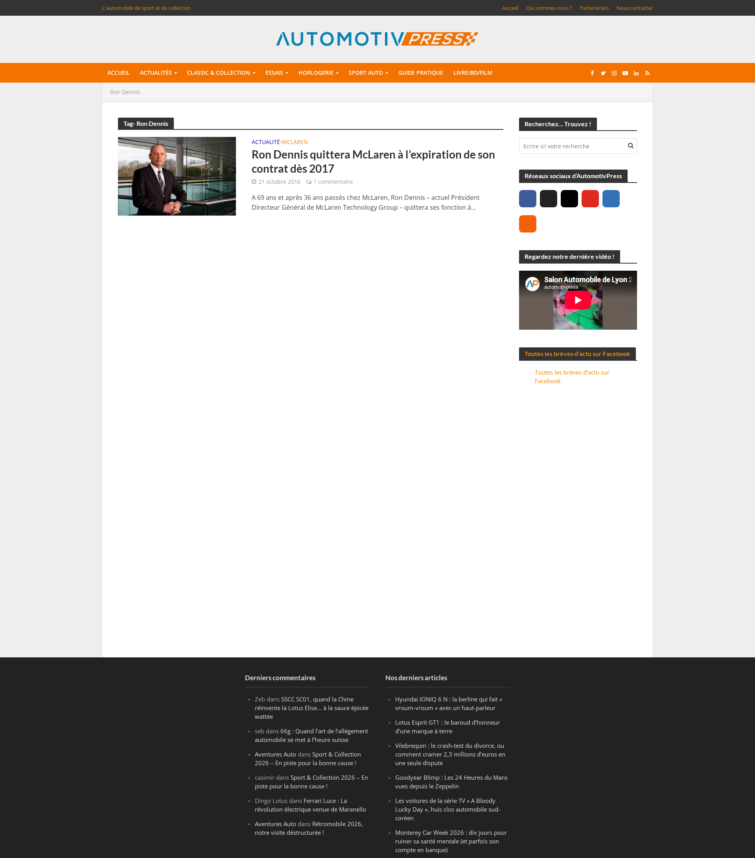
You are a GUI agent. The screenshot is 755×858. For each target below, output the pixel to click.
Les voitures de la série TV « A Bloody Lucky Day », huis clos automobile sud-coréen (447, 809)
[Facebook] (527, 198)
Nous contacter (635, 7)
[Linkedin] (611, 198)
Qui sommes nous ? (549, 7)
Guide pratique (420, 72)
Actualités (156, 72)
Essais (274, 72)
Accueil (510, 7)
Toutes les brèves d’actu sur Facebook (577, 353)
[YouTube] (590, 198)
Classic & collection (218, 72)
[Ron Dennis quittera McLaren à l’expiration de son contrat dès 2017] (177, 175)
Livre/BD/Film (472, 72)
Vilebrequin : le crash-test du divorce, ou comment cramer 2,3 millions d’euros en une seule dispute (450, 754)
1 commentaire (333, 181)
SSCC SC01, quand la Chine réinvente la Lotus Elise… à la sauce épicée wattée (311, 707)
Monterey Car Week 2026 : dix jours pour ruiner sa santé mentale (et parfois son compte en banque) (451, 841)
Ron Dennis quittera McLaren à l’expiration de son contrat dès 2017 (373, 161)
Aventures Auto (275, 754)
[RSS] (527, 223)
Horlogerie (315, 72)
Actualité (266, 142)
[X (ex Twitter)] (548, 198)
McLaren (295, 142)
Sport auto (366, 72)
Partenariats (594, 7)
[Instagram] (569, 198)
